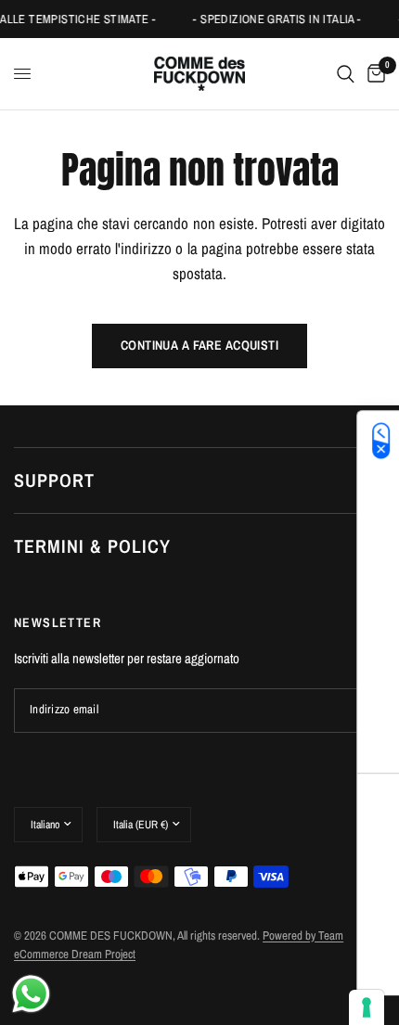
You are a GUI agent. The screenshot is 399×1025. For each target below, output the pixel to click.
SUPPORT (54, 480)
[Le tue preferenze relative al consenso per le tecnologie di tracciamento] (366, 1007)
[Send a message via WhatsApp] (31, 994)
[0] (373, 73)
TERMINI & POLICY (92, 545)
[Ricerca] (345, 73)
